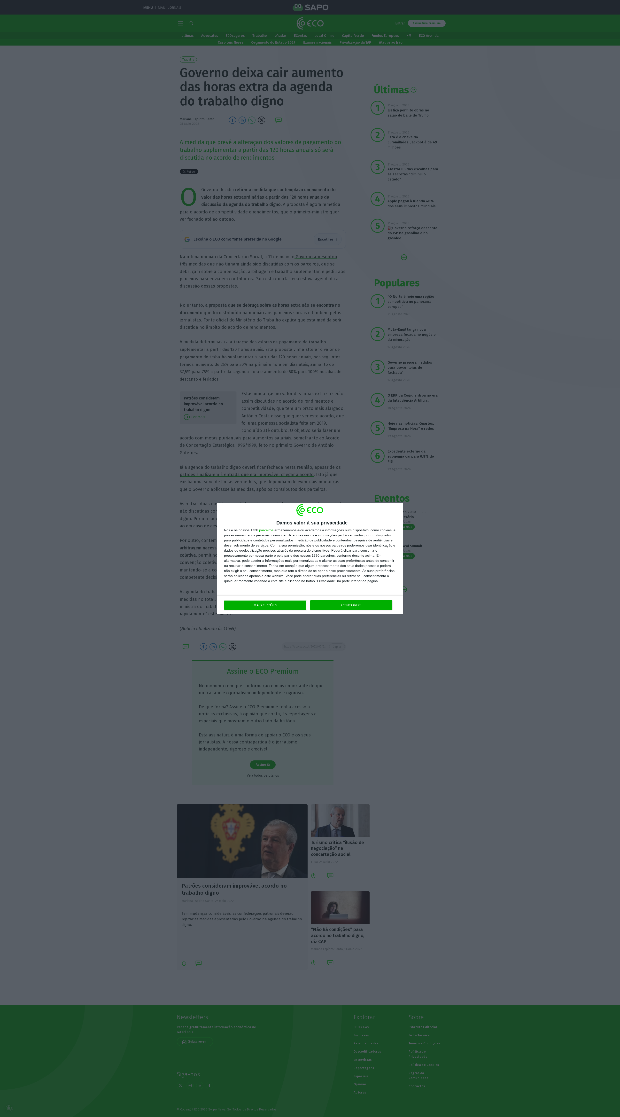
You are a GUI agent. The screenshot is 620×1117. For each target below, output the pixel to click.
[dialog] (310, 558)
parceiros (266, 530)
